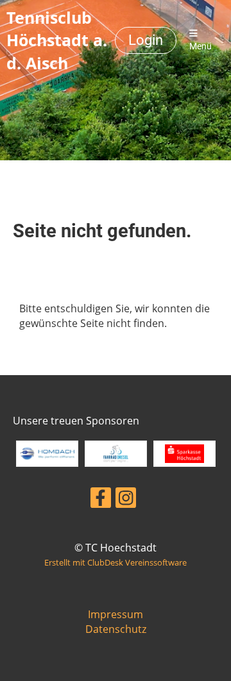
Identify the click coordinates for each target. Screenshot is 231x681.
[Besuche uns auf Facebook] (100, 500)
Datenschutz (115, 629)
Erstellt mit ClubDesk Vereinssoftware (115, 562)
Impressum (115, 614)
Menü (200, 46)
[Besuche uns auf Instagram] (126, 500)
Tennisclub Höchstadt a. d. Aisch (56, 40)
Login (145, 40)
